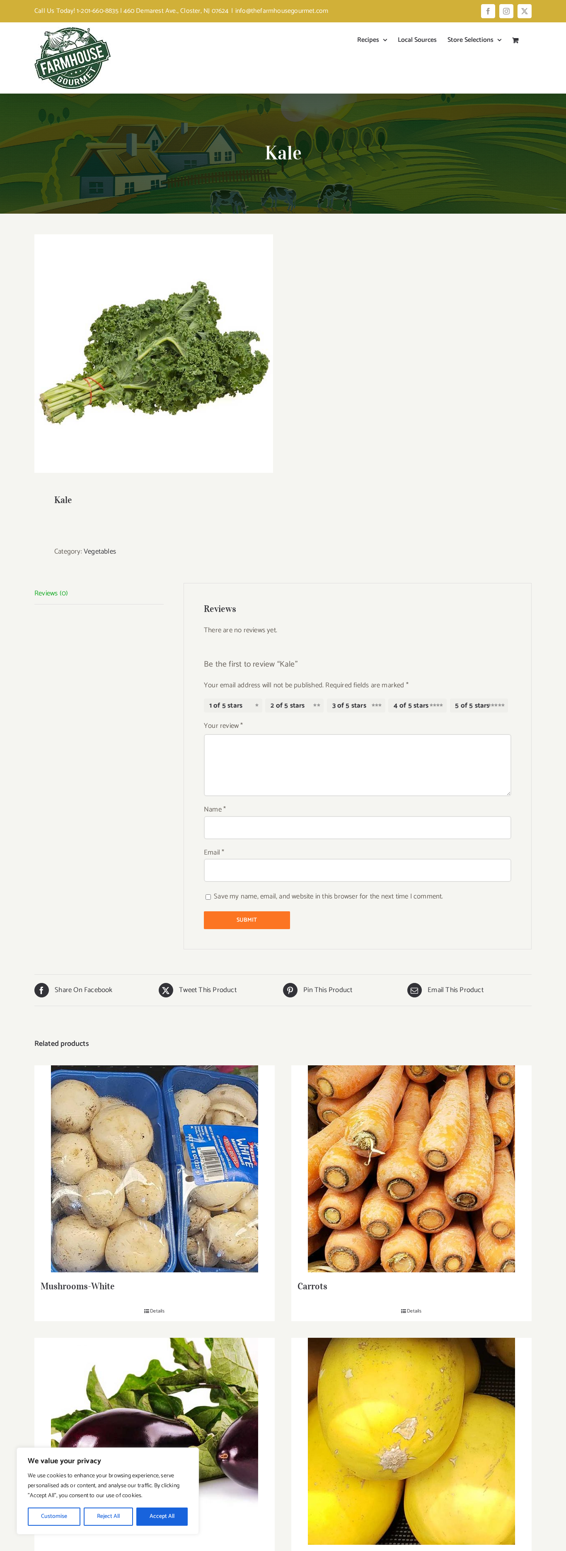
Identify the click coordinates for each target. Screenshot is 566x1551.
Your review (223, 726)
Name (215, 809)
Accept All (162, 1516)
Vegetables (100, 551)
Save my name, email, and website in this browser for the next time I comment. (328, 896)
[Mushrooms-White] (154, 1168)
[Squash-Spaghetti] (411, 1441)
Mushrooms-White (78, 1286)
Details (157, 1311)
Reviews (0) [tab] (51, 593)
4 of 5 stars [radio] (411, 705)
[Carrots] (411, 1168)
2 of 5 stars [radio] (288, 705)
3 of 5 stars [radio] (349, 705)
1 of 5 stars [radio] (225, 705)
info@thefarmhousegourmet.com (282, 11)
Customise (54, 1516)
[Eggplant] (154, 1441)
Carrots (312, 1286)
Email (214, 852)
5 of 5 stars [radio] (472, 705)
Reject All (108, 1516)
